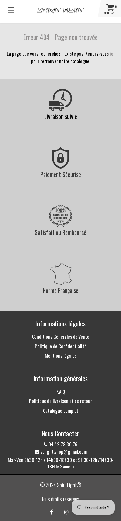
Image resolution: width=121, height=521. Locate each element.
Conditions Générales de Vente (60, 336)
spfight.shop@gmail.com (63, 451)
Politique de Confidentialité (60, 346)
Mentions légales (60, 355)
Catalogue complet (60, 410)
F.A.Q (60, 391)
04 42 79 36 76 (62, 444)
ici (112, 53)
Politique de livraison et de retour (60, 400)
